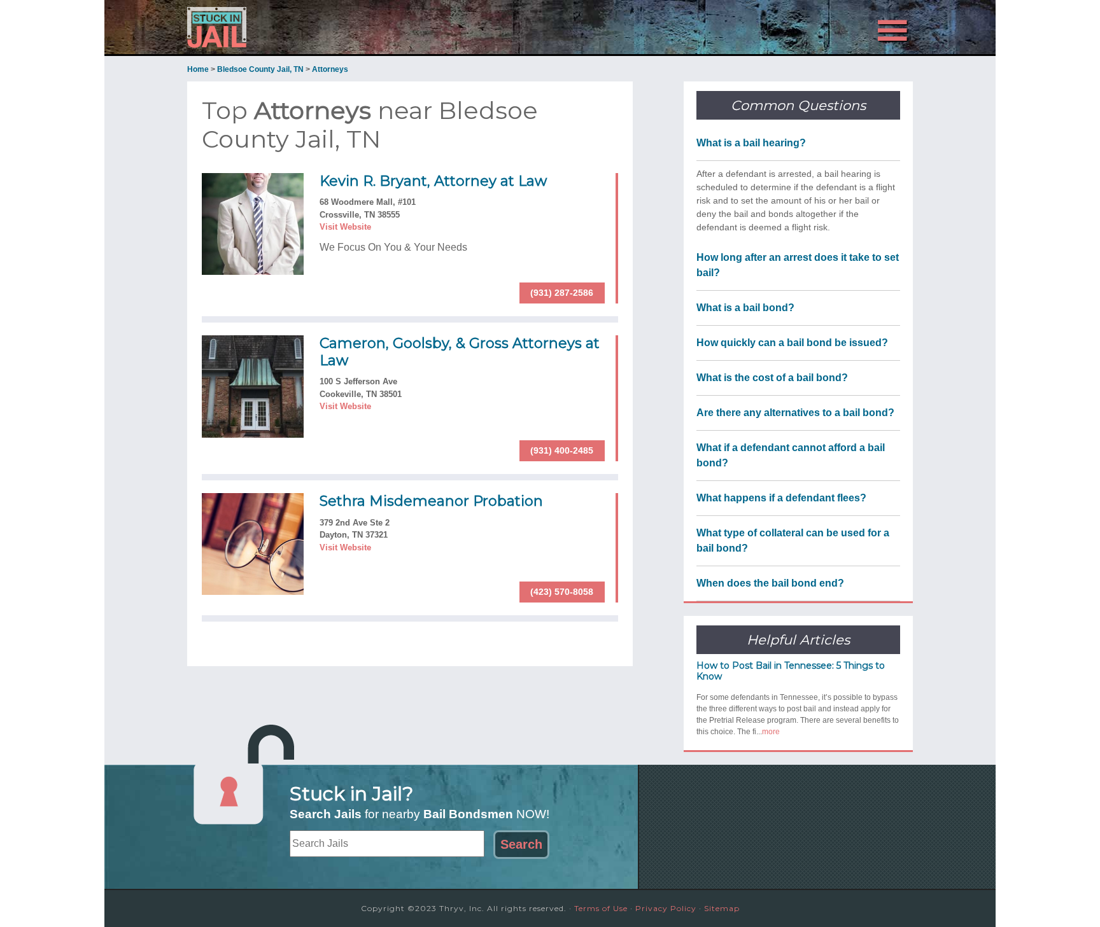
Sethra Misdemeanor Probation (431, 501)
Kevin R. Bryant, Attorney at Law (433, 181)
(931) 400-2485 (561, 450)
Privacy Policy (665, 908)
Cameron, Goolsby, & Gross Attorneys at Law (460, 351)
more (771, 731)
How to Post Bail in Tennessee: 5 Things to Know (790, 671)
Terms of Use (601, 908)
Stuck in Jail (301, 27)
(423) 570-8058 (561, 592)
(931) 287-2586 (561, 293)
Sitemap (722, 908)
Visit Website (345, 227)
